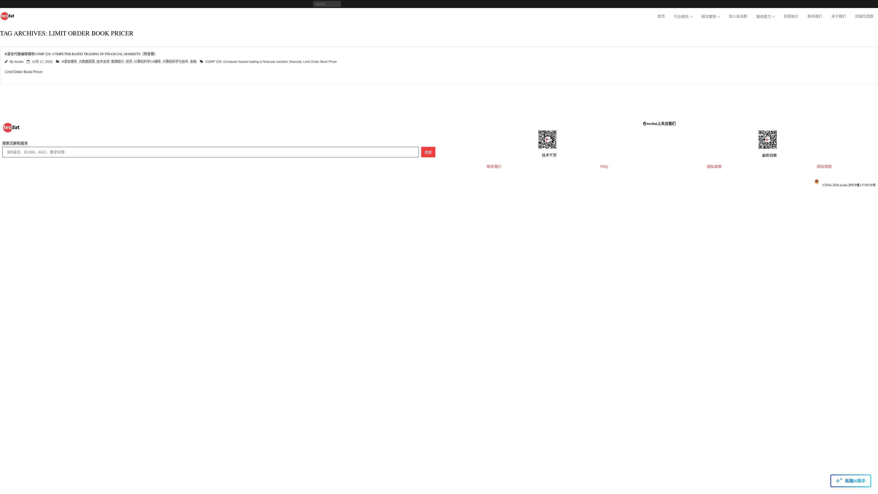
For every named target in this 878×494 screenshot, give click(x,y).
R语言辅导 (69, 61)
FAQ (604, 167)
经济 (129, 61)
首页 (661, 16)
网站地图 (824, 167)
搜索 (428, 152)
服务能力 (763, 17)
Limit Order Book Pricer (320, 61)
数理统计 (117, 61)
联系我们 (815, 16)
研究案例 (708, 17)
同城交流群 (864, 16)
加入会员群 (738, 16)
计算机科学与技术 (175, 61)
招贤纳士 (791, 16)
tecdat (18, 61)
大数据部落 (87, 61)
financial (295, 61)
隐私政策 (714, 167)
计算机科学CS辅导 (147, 61)
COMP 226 (214, 61)
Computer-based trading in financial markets (255, 61)
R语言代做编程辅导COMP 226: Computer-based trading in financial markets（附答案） (81, 53)
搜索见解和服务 (15, 143)
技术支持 (102, 61)
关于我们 (838, 16)
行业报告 (681, 17)
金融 (193, 61)
